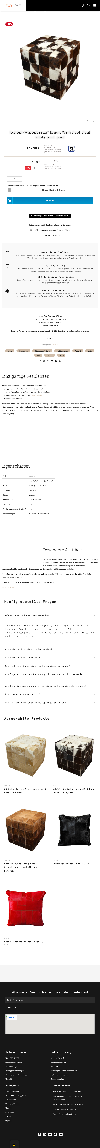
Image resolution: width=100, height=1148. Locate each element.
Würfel (78, 351)
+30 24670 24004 (8, 587)
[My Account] (83, 5)
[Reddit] (60, 361)
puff (38, 355)
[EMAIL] (50, 1000)
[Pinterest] (48, 361)
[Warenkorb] (88, 5)
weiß (62, 355)
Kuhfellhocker (62, 351)
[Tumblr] (52, 361)
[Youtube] (61, 1134)
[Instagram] (44, 1134)
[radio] (50, 190)
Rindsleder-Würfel (42, 351)
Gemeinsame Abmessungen (18, 185)
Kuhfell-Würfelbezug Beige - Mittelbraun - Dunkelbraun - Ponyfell (21, 867)
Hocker (50, 355)
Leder (90, 351)
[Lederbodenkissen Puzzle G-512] (74, 830)
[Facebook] (40, 361)
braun (10, 351)
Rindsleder (23, 351)
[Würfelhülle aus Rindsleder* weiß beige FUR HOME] (25, 756)
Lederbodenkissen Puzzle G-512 (71, 863)
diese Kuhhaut (36, 395)
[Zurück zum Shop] (90, 121)
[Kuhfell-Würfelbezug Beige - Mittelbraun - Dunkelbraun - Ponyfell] (25, 830)
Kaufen (50, 200)
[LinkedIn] (56, 361)
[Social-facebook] (39, 1134)
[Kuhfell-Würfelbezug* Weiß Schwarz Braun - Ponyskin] (74, 756)
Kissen (55, 860)
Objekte (55, 344)
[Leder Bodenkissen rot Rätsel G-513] (25, 908)
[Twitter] (44, 361)
